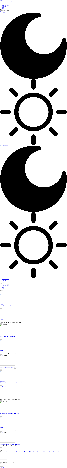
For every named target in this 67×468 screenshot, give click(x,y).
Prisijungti (5, 289)
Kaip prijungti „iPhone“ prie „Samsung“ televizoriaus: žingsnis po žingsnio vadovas (12, 382)
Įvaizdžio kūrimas (35, 451)
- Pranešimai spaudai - (46, 451)
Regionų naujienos (55, 451)
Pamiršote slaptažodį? (2, 467)
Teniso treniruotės (42, 451)
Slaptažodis (1, 463)
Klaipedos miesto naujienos (21, 451)
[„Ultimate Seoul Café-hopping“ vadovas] (7, 303)
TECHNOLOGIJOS (2, 381)
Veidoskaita (38, 451)
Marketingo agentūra (5, 451)
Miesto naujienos (26, 451)
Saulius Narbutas (30, 451)
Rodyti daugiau (4, 12)
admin (2, 324)
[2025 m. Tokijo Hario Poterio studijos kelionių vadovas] (7, 334)
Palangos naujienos (60, 451)
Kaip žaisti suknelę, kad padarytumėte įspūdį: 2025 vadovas (9, 367)
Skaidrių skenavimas (15, 451)
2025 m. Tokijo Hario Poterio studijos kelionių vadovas (8, 336)
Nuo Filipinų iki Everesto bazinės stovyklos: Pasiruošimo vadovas (9, 413)
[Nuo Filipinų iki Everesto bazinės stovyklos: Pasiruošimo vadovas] (7, 411)
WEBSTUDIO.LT (2, 449)
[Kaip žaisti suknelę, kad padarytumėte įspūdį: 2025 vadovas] (7, 365)
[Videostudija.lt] (4, 145)
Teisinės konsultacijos (10, 451)
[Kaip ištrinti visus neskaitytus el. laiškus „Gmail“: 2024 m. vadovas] (7, 442)
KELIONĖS (1, 304)
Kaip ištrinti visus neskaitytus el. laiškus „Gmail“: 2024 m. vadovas (10, 444)
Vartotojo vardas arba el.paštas (3, 462)
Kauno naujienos (51, 451)
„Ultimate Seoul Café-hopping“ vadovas (6, 305)
